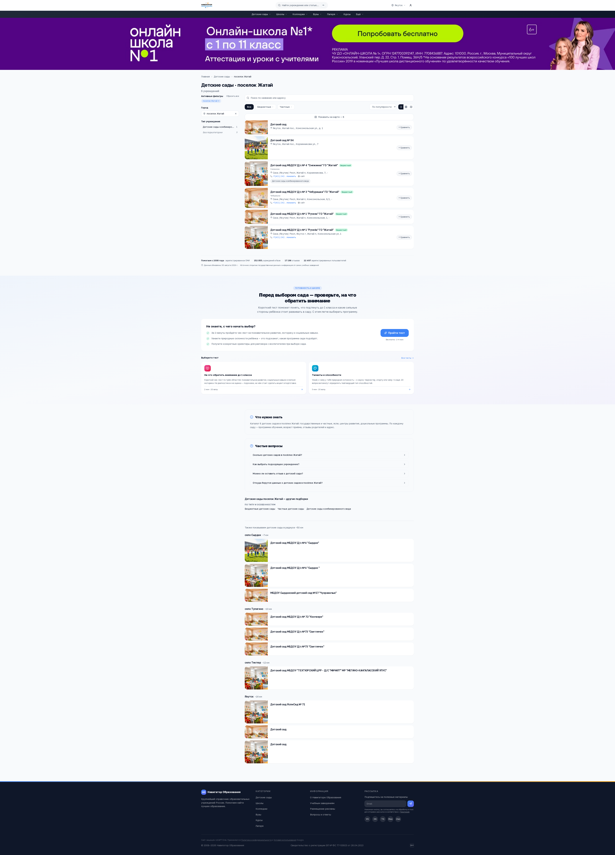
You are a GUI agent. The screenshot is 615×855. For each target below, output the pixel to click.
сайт (302, 176)
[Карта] (411, 106)
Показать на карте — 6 (331, 117)
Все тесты (406, 358)
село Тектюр (253, 662)
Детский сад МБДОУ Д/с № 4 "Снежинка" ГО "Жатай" (304, 165)
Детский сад (278, 124)
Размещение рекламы (322, 808)
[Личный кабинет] (410, 5)
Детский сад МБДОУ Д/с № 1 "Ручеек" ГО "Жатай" (302, 213)
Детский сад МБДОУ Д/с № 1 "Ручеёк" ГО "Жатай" (302, 229)
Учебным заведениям (322, 803)
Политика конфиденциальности (256, 840)
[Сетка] (406, 106)
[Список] (400, 106)
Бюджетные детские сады (260, 508)
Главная (205, 76)
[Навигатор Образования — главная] (206, 5)
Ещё (358, 14)
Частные (285, 106)
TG (382, 819)
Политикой (404, 812)
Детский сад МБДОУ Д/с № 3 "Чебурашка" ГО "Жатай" (304, 191)
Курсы (347, 14)
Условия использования (285, 840)
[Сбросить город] (236, 114)
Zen (398, 819)
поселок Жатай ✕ (211, 101)
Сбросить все (232, 96)
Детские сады (260, 14)
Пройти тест (396, 332)
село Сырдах (253, 535)
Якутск (249, 696)
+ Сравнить (404, 127)
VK (367, 819)
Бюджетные (264, 106)
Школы (280, 14)
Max (390, 819)
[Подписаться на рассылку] (410, 804)
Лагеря (331, 14)
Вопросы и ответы (320, 814)
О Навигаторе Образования (325, 797)
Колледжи (299, 14)
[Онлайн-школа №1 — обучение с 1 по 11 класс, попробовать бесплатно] (307, 44)
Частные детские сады (291, 508)
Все (249, 106)
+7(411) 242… (284, 176)
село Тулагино (254, 608)
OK (375, 819)
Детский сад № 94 (282, 140)
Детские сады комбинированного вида (290, 181)
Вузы (316, 14)
